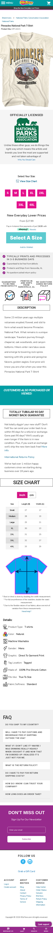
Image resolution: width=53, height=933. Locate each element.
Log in (6, 884)
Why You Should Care (26, 159)
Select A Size (26, 238)
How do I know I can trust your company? (24, 785)
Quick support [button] (43, 924)
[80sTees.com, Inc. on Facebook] (23, 862)
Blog (22, 887)
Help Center (41, 887)
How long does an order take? (23, 794)
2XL (41, 193)
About (22, 890)
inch (22, 495)
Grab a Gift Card (26, 871)
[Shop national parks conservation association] (26, 142)
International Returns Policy (19, 457)
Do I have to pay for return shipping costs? (21, 774)
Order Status (41, 890)
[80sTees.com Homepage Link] (26, 4)
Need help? (26, 611)
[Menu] (3, 4)
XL (31, 193)
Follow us (26, 856)
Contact (23, 893)
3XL (21, 205)
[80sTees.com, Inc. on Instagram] (30, 862)
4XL (32, 205)
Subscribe (26, 839)
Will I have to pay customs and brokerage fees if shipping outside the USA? (23, 735)
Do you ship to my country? (22, 724)
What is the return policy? (21, 765)
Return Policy (41, 899)
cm (32, 495)
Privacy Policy (25, 896)
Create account (10, 887)
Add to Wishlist (26, 247)
